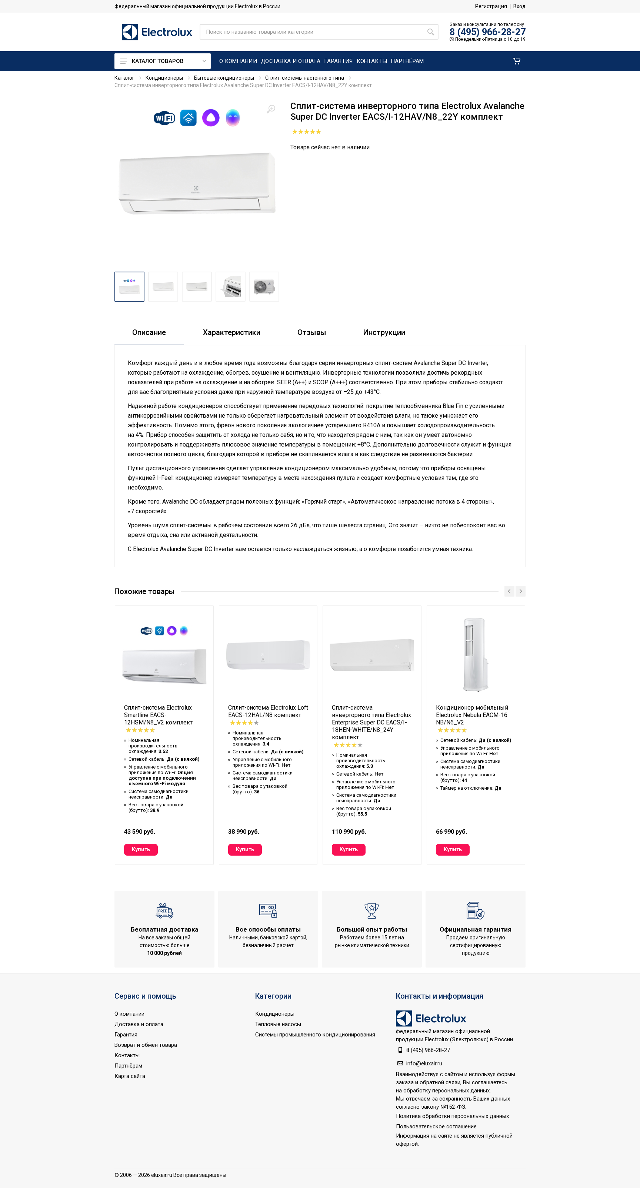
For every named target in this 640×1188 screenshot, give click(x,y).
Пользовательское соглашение (436, 1126)
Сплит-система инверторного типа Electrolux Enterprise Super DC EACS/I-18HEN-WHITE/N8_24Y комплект (371, 722)
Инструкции (384, 332)
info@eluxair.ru (424, 1063)
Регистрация (491, 6)
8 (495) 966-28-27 (488, 32)
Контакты (127, 1055)
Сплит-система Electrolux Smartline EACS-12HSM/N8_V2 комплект (158, 715)
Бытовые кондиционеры (224, 78)
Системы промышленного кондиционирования (315, 1034)
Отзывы (311, 332)
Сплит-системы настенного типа (304, 78)
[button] (517, 61)
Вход (519, 6)
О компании (129, 1014)
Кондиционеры (164, 78)
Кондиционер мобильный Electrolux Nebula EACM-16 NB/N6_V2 (472, 715)
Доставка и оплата (138, 1024)
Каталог (124, 78)
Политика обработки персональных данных (452, 1116)
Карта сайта (129, 1076)
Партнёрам (128, 1065)
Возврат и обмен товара (145, 1045)
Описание (149, 332)
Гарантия (125, 1034)
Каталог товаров (158, 61)
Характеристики (231, 332)
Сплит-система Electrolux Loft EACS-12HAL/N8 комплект (268, 711)
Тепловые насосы (278, 1024)
